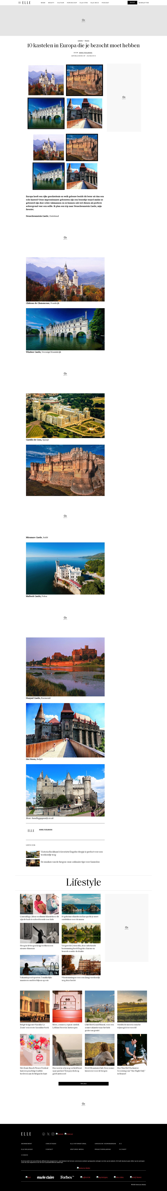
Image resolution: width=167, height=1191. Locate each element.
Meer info (67, 1162)
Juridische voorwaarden (105, 1144)
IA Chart (122, 1149)
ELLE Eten (84, 3)
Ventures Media (77, 1149)
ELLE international (78, 1144)
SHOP (132, 2)
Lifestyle (83, 883)
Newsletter (144, 3)
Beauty (51, 3)
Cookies (24, 1155)
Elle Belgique (27, 1149)
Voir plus (84, 1083)
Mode (43, 3)
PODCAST (105, 3)
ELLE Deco (95, 3)
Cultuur (60, 3)
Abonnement (26, 1144)
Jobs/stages (51, 1144)
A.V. (120, 1144)
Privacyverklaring (103, 1149)
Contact (49, 1149)
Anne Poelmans (85, 52)
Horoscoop (72, 3)
